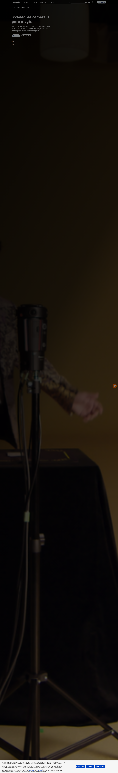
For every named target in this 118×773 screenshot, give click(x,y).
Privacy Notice (40, 770)
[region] (59, 766)
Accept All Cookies (100, 766)
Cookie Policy (31, 770)
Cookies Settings (80, 766)
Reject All (90, 766)
